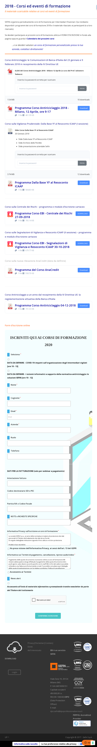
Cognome (14, 398)
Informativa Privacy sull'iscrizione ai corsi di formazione (33, 531)
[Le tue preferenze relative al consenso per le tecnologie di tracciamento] (93, 743)
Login (14, 672)
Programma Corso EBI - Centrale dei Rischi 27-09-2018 (43, 215)
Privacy (31, 643)
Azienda (13, 424)
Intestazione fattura (16, 478)
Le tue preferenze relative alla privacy (58, 744)
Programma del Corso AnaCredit (37, 270)
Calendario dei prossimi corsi (40, 38)
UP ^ (7, 737)
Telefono (13, 450)
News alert (14, 578)
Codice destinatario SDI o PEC (20, 491)
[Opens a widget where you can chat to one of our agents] (88, 743)
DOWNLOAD (83, 213)
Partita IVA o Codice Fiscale (19, 503)
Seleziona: (14, 354)
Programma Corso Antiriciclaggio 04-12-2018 (45, 305)
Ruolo (12, 437)
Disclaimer (39, 643)
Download (84, 108)
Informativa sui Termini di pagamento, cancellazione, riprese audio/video (41, 555)
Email (12, 411)
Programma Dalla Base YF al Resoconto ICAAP (41, 184)
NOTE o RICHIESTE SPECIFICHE (22, 516)
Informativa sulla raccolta (25, 744)
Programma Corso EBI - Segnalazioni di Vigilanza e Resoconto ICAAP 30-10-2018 (42, 245)
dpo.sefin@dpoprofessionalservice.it (66, 711)
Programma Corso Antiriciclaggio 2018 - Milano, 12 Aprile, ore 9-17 (42, 109)
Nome (12, 385)
